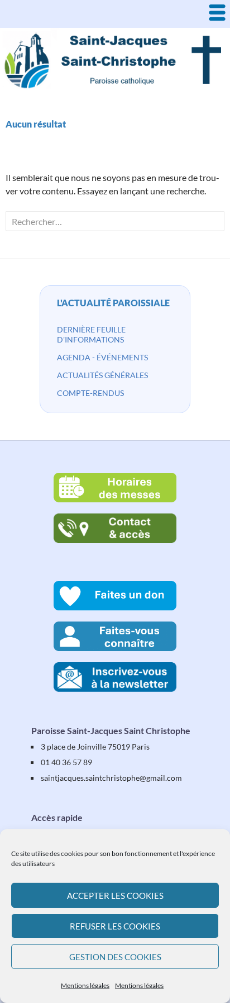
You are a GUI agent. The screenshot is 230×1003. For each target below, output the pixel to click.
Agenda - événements (102, 357)
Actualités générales (102, 375)
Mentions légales (85, 985)
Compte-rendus (90, 393)
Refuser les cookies (115, 926)
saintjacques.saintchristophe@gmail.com (111, 777)
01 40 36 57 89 (66, 762)
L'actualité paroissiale (113, 302)
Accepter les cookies (115, 896)
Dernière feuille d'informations (91, 334)
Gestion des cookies (115, 957)
